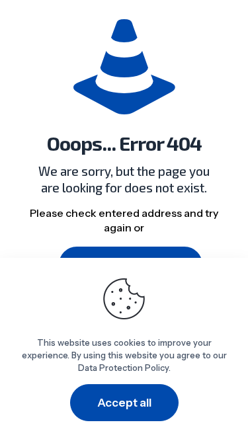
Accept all (124, 402)
